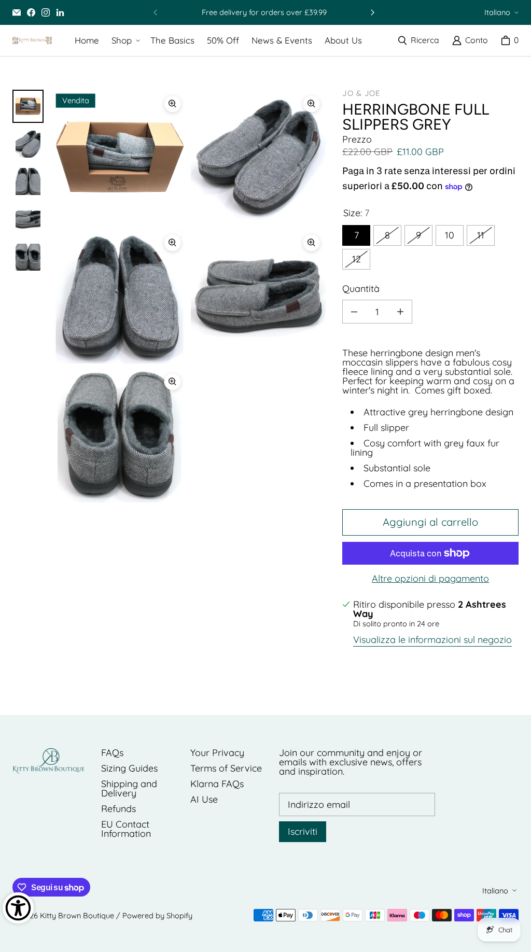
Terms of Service (226, 768)
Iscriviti (302, 831)
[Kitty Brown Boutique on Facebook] (31, 12)
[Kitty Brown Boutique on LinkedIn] (60, 12)
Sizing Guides (129, 768)
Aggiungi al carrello (430, 521)
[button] (124, 40)
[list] (189, 296)
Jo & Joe (361, 93)
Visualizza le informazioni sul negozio (432, 640)
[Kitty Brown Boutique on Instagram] (45, 12)
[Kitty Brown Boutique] (32, 40)
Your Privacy (217, 753)
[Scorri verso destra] (372, 12)
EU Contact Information (126, 828)
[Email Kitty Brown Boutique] (16, 12)
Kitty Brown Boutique (77, 915)
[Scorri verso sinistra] (155, 12)
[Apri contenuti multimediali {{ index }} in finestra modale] (119, 157)
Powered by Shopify (157, 915)
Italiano (497, 12)
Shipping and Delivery (129, 788)
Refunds (118, 809)
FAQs (112, 753)
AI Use (204, 799)
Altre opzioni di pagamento (430, 578)
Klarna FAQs (217, 784)
